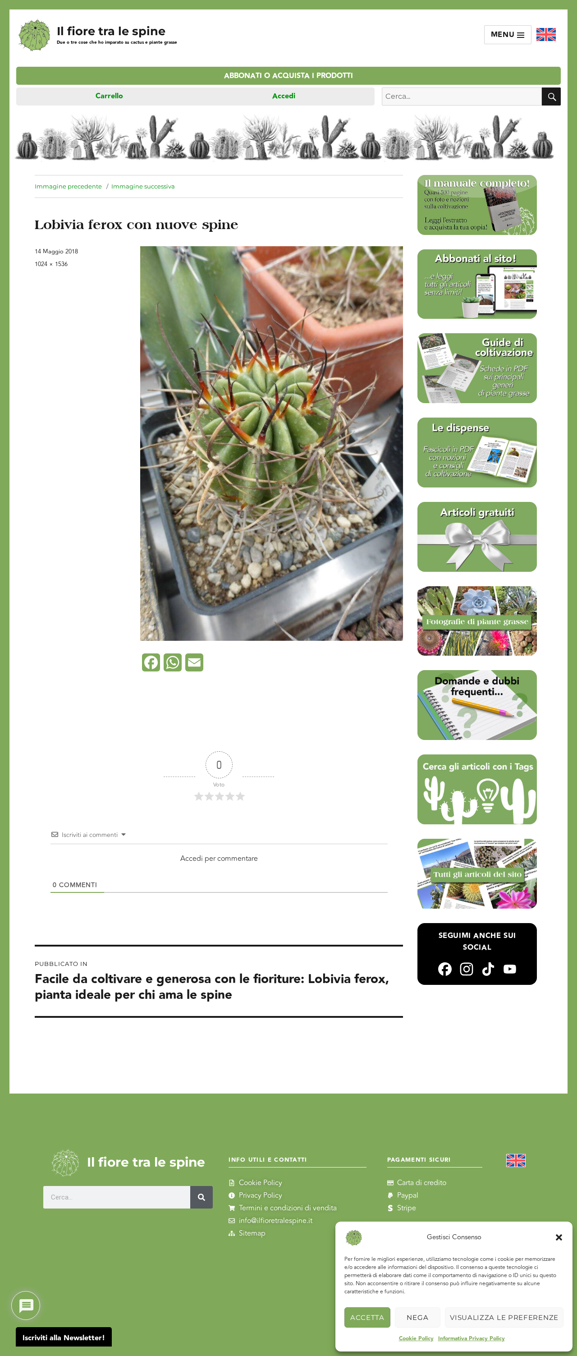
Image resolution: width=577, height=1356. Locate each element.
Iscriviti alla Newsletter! (64, 1338)
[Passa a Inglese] (546, 35)
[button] (558, 1237)
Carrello (109, 96)
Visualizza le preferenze (504, 1317)
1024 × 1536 (51, 264)
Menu (504, 35)
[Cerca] (201, 1197)
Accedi (283, 96)
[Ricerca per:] (462, 96)
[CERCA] (551, 96)
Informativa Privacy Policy (471, 1338)
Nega (417, 1317)
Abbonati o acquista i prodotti (288, 76)
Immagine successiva (143, 186)
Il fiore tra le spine (111, 31)
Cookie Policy (416, 1338)
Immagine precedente (68, 186)
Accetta (367, 1317)
